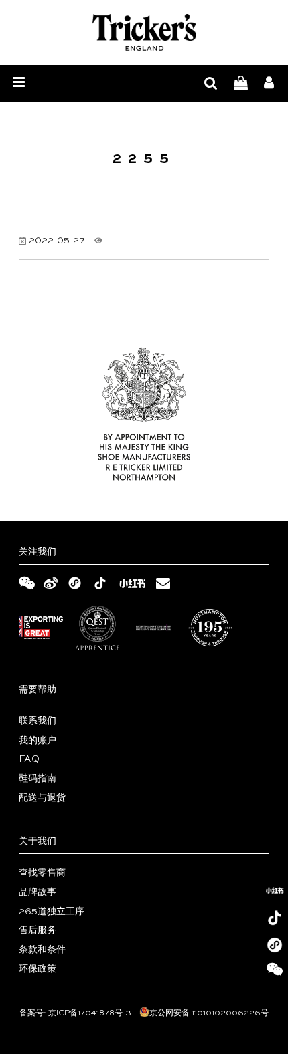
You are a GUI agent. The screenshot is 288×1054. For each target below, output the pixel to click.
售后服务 (37, 930)
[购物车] (241, 84)
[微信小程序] (274, 945)
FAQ (29, 759)
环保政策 (37, 969)
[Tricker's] (144, 32)
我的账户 (37, 740)
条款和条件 (42, 949)
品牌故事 (37, 892)
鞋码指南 (37, 778)
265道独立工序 (51, 911)
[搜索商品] (211, 84)
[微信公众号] (274, 972)
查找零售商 (42, 873)
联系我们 (37, 721)
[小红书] (274, 890)
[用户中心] (269, 84)
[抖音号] (274, 917)
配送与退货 (42, 798)
